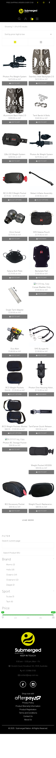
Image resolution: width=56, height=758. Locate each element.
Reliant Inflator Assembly (41, 193)
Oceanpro (12, 580)
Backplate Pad (41, 271)
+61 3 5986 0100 (29, 671)
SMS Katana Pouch (41, 232)
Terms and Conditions (28, 713)
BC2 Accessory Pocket (14, 504)
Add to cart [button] (15, 83)
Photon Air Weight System (41, 154)
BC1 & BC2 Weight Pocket (14, 193)
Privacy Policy (28, 703)
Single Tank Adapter (14, 310)
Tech (9, 601)
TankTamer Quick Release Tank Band (41, 426)
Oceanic (11, 575)
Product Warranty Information (28, 706)
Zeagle (10, 585)
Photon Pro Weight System (15, 76)
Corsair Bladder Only (41, 287)
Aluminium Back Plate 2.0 (14, 115)
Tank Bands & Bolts (41, 115)
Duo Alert (15, 349)
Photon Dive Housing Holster (41, 387)
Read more (42, 238)
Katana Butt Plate (14, 271)
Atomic (10, 564)
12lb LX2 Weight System (14, 154)
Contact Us (28, 716)
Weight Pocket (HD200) (41, 465)
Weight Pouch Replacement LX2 (41, 504)
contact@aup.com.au (29, 675)
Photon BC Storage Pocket (14, 443)
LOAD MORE (28, 520)
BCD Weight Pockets (14, 387)
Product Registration (28, 709)
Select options (15, 200)
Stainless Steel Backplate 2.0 (41, 76)
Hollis (10, 569)
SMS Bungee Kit (41, 349)
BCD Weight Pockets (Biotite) (14, 426)
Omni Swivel (14, 232)
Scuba (10, 596)
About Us (28, 720)
